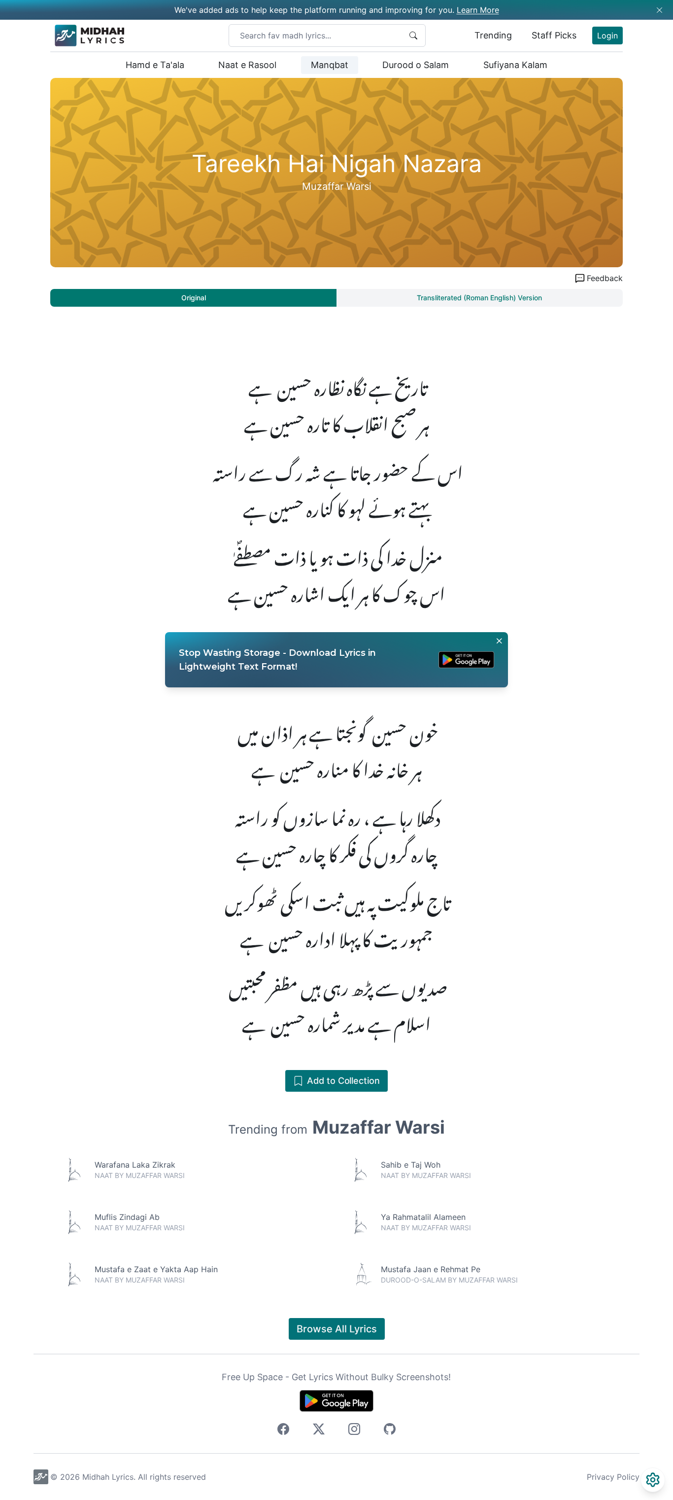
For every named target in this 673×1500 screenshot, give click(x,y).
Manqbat (329, 65)
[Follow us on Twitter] (319, 1430)
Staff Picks (554, 35)
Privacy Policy (613, 1477)
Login (607, 35)
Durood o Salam (415, 65)
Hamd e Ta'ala (155, 65)
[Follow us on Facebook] (283, 1430)
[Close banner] (499, 641)
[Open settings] (652, 1479)
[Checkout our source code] (390, 1430)
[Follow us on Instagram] (354, 1430)
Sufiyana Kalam (515, 65)
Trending (493, 35)
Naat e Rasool (247, 65)
